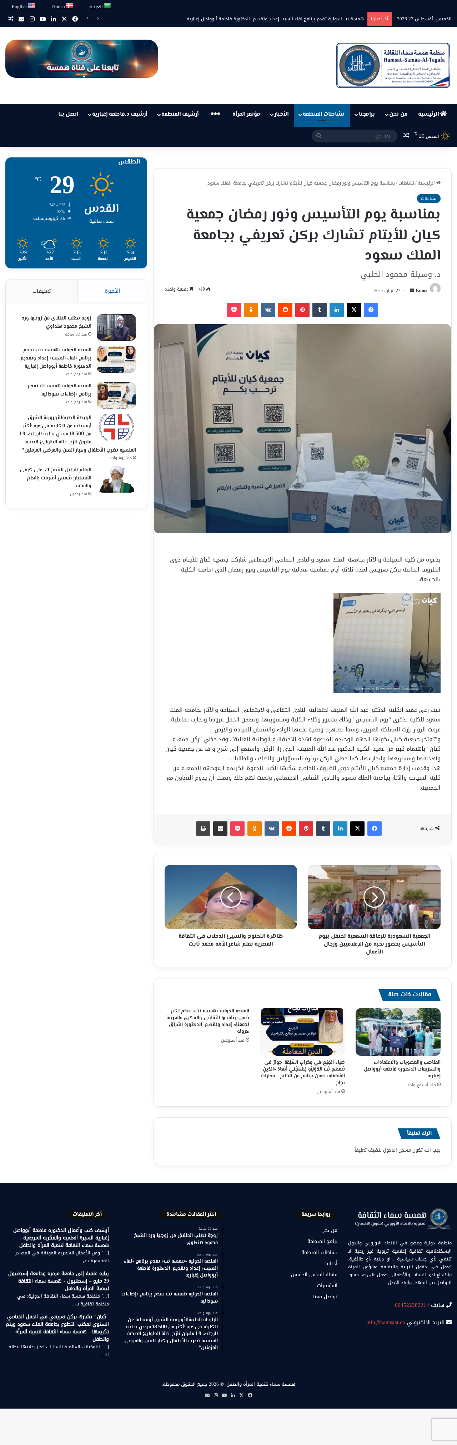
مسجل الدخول (397, 1150)
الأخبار (281, 114)
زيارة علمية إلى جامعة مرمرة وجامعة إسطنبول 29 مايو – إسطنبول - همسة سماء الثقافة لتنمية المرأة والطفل (58, 1281)
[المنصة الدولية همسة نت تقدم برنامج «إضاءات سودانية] (116, 395)
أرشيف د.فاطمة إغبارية (119, 114)
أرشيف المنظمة (180, 114)
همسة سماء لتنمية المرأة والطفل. (260, 1384)
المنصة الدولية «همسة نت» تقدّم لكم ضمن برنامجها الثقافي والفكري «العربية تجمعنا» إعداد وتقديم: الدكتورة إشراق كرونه (207, 1021)
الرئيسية (429, 114)
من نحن (398, 114)
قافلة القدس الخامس (314, 1274)
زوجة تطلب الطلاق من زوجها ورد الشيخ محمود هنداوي (56, 322)
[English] (31, 5)
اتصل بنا (68, 114)
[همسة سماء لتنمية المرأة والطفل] (393, 65)
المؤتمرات (327, 1285)
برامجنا (367, 114)
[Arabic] (108, 5)
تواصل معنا (325, 1296)
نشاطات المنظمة (324, 114)
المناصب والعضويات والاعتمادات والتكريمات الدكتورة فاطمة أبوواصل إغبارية (288, 18)
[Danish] (70, 5)
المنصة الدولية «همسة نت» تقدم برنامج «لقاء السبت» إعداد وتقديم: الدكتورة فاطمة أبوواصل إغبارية (55, 358)
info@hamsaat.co (385, 1322)
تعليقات (41, 291)
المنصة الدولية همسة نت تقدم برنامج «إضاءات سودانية (59, 390)
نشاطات (406, 182)
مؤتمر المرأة (246, 114)
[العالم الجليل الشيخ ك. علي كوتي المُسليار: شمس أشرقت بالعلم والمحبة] (116, 479)
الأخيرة (112, 291)
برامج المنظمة (322, 1241)
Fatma (421, 290)
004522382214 (412, 1305)
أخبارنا (331, 1263)
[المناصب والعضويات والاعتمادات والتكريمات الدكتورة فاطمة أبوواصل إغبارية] (398, 1032)
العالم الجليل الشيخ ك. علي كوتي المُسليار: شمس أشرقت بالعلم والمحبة (55, 478)
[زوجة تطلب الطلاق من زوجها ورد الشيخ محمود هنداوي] (116, 327)
